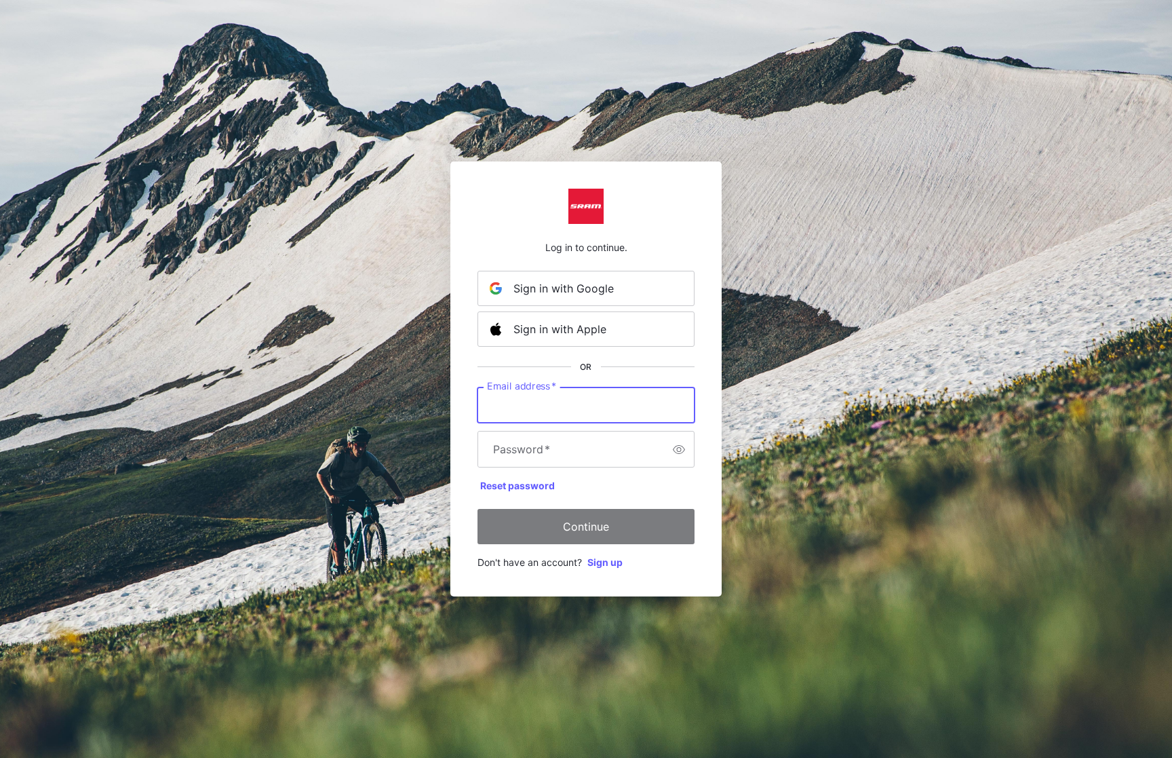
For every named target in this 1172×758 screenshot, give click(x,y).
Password (521, 449)
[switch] (679, 449)
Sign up (605, 562)
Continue (586, 526)
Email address (521, 386)
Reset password (517, 485)
